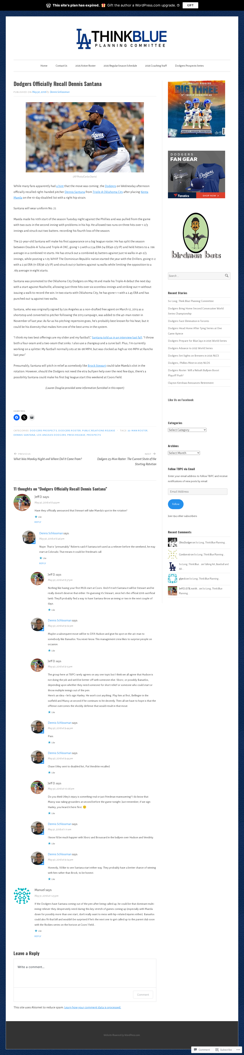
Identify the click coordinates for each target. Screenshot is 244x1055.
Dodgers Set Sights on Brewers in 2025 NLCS (193, 355)
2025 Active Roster (85, 65)
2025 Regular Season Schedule (120, 65)
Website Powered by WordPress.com (122, 1035)
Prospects (94, 435)
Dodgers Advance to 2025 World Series (190, 348)
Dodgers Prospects (43, 430)
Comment (143, 994)
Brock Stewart (97, 365)
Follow (175, 504)
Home (43, 65)
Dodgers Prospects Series (189, 65)
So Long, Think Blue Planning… (211, 542)
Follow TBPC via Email (181, 469)
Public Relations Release (98, 430)
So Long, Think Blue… (190, 564)
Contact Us (61, 65)
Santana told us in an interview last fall (117, 337)
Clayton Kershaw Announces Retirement (191, 382)
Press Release (76, 435)
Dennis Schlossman (60, 92)
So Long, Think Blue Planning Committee (191, 301)
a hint (60, 186)
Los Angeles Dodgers (51, 435)
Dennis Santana (75, 191)
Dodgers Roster (69, 430)
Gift (190, 5)
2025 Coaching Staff (156, 65)
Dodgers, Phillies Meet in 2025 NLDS (189, 362)
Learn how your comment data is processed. (92, 1007)
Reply (38, 522)
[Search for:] (199, 276)
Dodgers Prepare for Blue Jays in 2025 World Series (197, 340)
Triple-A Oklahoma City (108, 191)
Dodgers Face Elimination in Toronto (188, 321)
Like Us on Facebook (180, 400)
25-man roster (138, 430)
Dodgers (110, 186)
